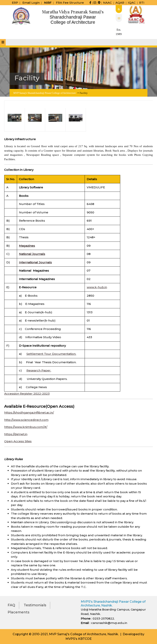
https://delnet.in (15, 434)
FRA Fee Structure (70, 2)
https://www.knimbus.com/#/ (25, 427)
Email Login (31, 2)
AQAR (119, 2)
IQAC (132, 2)
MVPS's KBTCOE (78, 639)
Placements (18, 612)
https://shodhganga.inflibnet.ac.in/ (29, 412)
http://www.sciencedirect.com (26, 420)
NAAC (107, 2)
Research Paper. (38, 370)
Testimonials (35, 605)
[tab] (3, 42)
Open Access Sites (18, 441)
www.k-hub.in (97, 287)
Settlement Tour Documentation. (51, 354)
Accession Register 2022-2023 (27, 393)
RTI (141, 2)
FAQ (11, 605)
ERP (15, 2)
